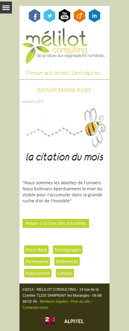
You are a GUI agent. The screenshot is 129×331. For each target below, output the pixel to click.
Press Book (36, 250)
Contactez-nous (35, 307)
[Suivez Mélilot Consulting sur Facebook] (34, 20)
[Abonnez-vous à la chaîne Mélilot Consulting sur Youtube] (64, 20)
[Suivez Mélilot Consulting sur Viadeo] (79, 20)
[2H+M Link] (50, 321)
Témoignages (67, 250)
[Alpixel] (74, 322)
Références (67, 261)
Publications (38, 273)
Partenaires (37, 261)
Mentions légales (54, 301)
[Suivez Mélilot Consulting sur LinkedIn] (94, 20)
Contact (65, 273)
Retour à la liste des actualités (56, 223)
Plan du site (80, 301)
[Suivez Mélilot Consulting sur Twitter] (49, 20)
